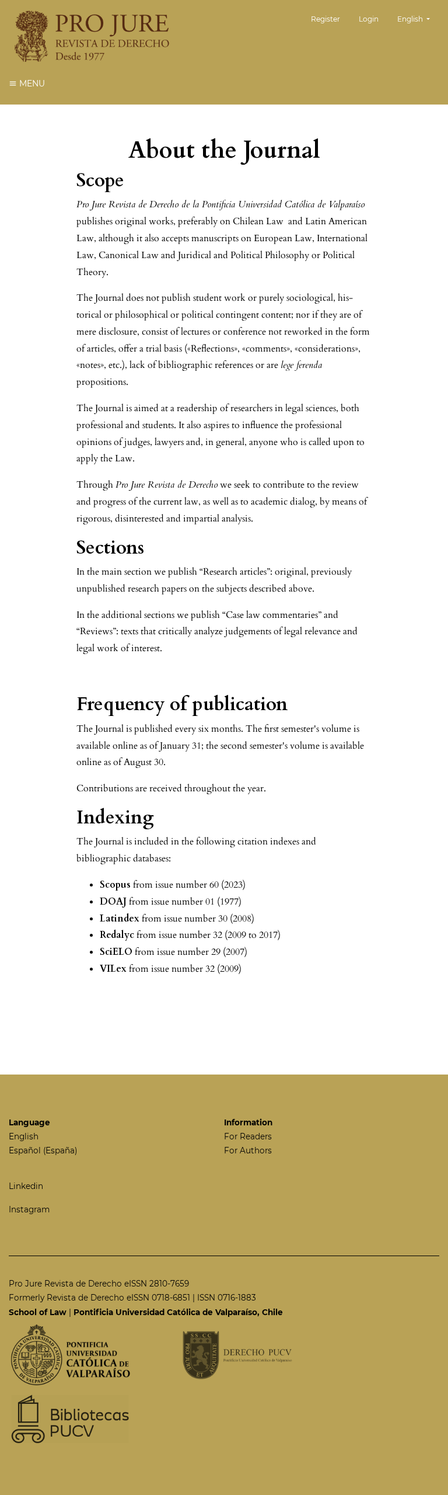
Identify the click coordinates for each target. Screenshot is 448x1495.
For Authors (248, 1150)
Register (325, 19)
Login (369, 19)
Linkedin (26, 1186)
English (23, 1136)
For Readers (248, 1136)
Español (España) (43, 1150)
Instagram (29, 1209)
